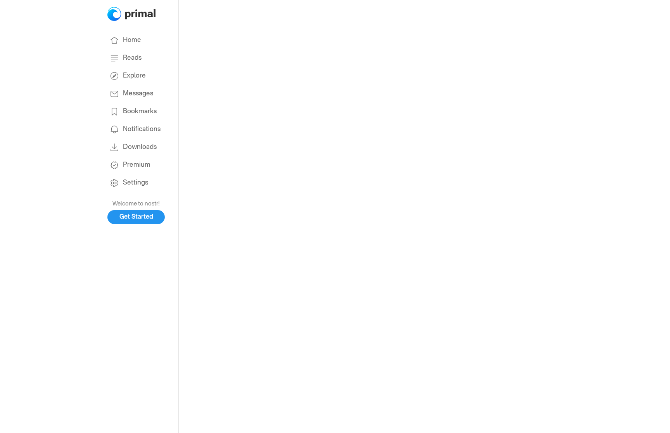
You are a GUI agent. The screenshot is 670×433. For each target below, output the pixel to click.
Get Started (136, 217)
